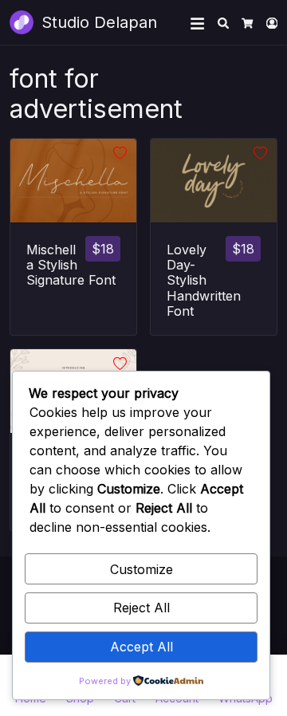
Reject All (141, 608)
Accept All (141, 647)
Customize (141, 569)
